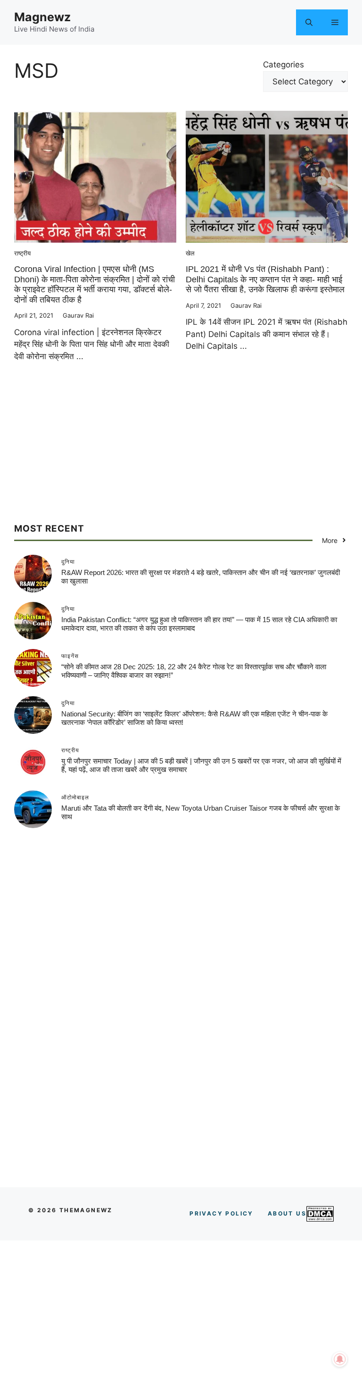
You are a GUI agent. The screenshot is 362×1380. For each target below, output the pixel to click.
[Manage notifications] (339, 1359)
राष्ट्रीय (22, 253)
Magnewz (42, 17)
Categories (283, 64)
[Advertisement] (181, 457)
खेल (190, 253)
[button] (309, 22)
